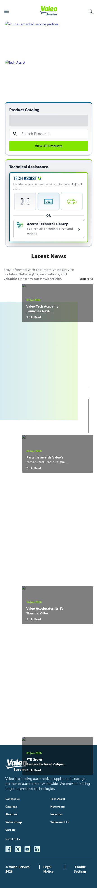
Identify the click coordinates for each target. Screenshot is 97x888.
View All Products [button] (48, 146)
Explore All (86, 279)
